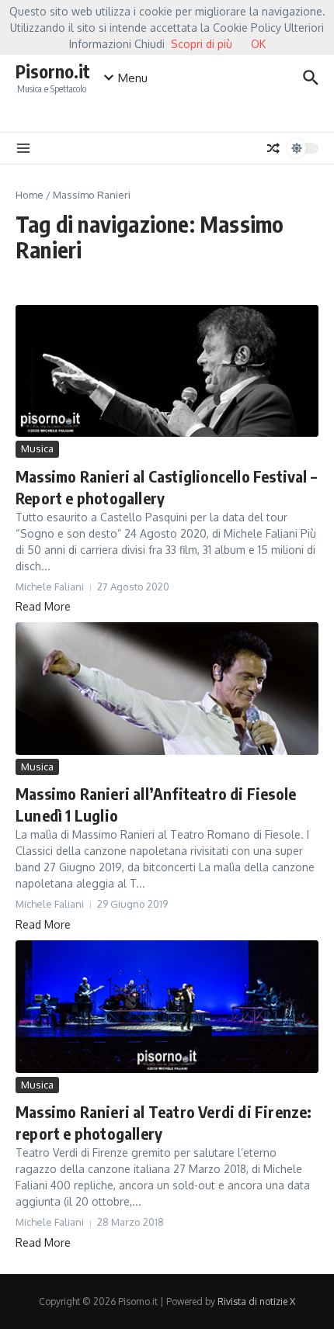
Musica (37, 448)
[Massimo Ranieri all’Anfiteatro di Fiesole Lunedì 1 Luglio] (167, 688)
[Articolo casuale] (273, 148)
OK (258, 43)
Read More (43, 606)
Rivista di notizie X (256, 1301)
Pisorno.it (53, 71)
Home (29, 195)
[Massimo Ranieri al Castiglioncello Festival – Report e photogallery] (167, 371)
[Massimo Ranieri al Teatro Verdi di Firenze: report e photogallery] (167, 1006)
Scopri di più (201, 43)
